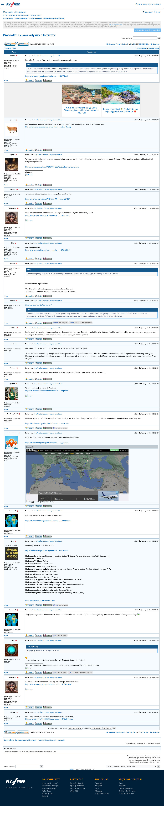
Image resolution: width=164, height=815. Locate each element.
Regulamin (148, 12)
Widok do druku (10, 48)
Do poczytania (47, 793)
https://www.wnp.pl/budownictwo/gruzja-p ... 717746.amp (48, 127)
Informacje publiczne (126, 793)
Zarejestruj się (21, 12)
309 (143, 44)
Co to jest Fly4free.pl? (50, 783)
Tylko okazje (46, 791)
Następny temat (153, 48)
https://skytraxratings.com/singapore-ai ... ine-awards (46, 551)
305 (131, 44)
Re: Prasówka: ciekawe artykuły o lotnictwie (48, 56)
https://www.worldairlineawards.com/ (40, 600)
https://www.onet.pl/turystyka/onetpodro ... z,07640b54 (47, 250)
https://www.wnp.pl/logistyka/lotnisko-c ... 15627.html (46, 76)
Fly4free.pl (13, 4)
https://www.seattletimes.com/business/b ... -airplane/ (46, 391)
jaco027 (56, 323)
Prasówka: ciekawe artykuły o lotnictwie (29, 35)
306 (134, 44)
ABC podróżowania (49, 788)
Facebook (98, 783)
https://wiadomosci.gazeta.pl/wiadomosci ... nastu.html (47, 424)
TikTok (97, 788)
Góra (6, 80)
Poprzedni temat (141, 48)
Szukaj (158, 12)
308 (140, 44)
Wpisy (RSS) (74, 791)
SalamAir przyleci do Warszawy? (38, 305)
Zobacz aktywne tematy (33, 15)
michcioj (71, 672)
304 (128, 44)
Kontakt (45, 796)
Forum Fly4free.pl (76, 783)
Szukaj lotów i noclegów (50, 786)
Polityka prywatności (126, 788)
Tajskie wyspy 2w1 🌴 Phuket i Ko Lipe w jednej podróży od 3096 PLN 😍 (121, 110)
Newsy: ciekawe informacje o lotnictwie (50, 18)
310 (146, 44)
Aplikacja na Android (77, 788)
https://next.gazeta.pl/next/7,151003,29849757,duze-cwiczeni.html (52, 167)
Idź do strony (110, 44)
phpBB (71, 769)
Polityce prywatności (115, 25)
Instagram (98, 786)
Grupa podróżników (102, 793)
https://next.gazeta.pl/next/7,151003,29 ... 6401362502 (47, 199)
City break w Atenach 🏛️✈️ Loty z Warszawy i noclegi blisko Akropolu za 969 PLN (81, 110)
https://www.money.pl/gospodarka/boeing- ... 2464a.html (48, 521)
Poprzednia (120, 44)
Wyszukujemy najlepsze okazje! (148, 4)
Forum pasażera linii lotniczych (25, 18)
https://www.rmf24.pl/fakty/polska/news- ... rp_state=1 (47, 443)
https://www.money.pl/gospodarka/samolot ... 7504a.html (48, 684)
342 (151, 44)
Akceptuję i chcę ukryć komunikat (148, 30)
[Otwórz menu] (2, 4)
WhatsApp (98, 791)
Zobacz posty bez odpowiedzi (13, 15)
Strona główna (8, 18)
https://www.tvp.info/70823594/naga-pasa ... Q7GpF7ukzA (49, 719)
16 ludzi (55, 605)
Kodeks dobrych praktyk (127, 791)
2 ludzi (72, 323)
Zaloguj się (9, 12)
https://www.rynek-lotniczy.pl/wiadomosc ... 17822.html (47, 215)
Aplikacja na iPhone (77, 786)
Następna (156, 44)
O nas (121, 783)
